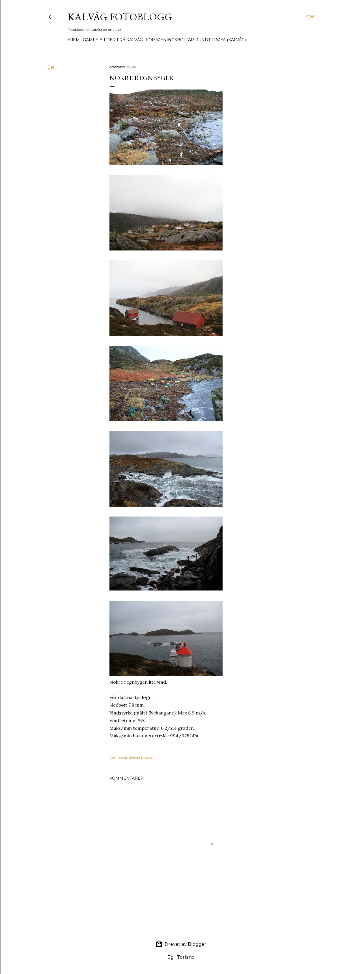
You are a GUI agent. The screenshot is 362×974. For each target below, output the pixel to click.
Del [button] (50, 67)
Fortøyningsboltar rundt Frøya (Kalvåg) (196, 39)
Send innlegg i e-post (136, 757)
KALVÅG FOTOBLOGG (120, 16)
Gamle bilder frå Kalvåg (113, 39)
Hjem (74, 39)
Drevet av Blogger (185, 944)
